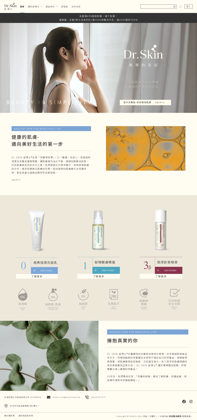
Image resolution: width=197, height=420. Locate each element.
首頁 (22, 6)
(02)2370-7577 (98, 397)
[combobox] (157, 6)
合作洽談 (76, 6)
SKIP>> (16, 180)
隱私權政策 (9, 416)
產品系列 (50, 6)
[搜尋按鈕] (174, 6)
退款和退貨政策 (25, 416)
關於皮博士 (33, 6)
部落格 (64, 6)
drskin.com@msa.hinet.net (66, 397)
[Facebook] (184, 401)
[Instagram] (191, 401)
